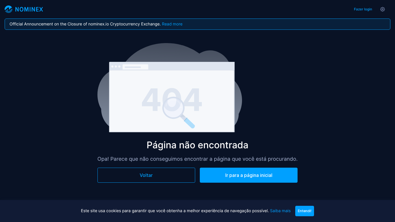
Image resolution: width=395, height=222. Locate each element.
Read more (172, 24)
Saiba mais (280, 210)
